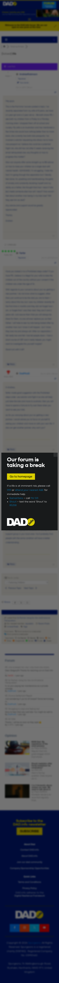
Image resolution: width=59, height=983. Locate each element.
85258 (13, 505)
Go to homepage (21, 476)
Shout (12, 502)
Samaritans (16, 498)
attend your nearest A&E (29, 490)
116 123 (34, 498)
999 (9, 490)
